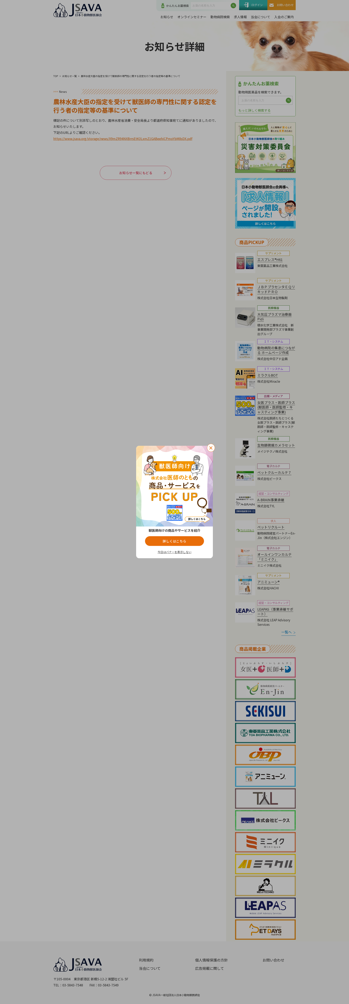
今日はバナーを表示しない (174, 552)
